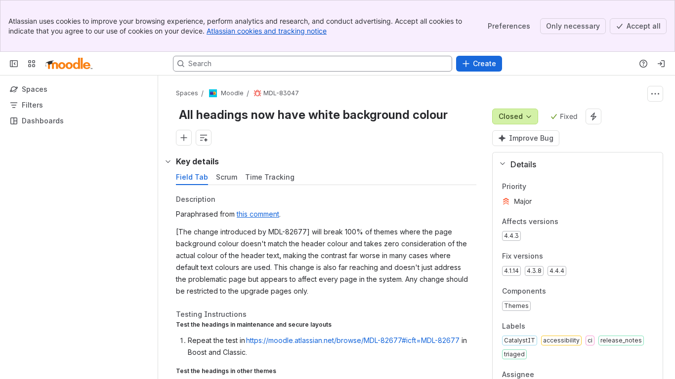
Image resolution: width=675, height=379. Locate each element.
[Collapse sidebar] (14, 64)
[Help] (643, 64)
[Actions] (655, 94)
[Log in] (661, 64)
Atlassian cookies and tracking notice (267, 31)
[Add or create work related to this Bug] (184, 138)
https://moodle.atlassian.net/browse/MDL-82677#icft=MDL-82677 (353, 340)
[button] (574, 164)
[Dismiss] (207, 301)
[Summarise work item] (203, 138)
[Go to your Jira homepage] (68, 64)
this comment (258, 214)
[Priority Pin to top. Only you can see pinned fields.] (534, 186)
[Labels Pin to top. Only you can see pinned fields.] (533, 326)
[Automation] (593, 116)
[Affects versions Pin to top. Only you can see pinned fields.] (566, 222)
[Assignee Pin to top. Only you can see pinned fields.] (556, 375)
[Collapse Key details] (168, 161)
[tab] (192, 177)
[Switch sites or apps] (32, 64)
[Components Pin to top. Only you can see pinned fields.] (554, 291)
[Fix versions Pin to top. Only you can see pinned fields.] (551, 257)
